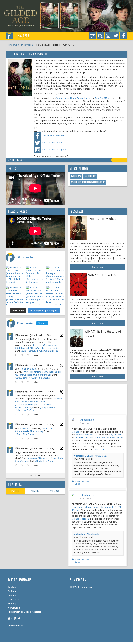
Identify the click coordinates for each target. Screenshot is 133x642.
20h (49, 335)
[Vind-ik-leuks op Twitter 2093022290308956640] (29, 355)
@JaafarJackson (23, 374)
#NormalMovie (50, 345)
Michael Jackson (84, 434)
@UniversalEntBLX (40, 377)
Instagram (55, 491)
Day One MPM (102, 98)
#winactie (28, 371)
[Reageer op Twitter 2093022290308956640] (17, 355)
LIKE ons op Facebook (53, 135)
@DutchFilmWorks (24, 434)
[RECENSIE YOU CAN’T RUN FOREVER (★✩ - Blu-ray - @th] (15, 295)
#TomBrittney (36, 431)
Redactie (12, 591)
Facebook (34, 491)
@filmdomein (36, 335)
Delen (77, 483)
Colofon (12, 586)
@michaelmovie (28, 368)
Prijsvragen (27, 44)
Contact (12, 595)
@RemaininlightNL (48, 350)
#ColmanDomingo (42, 374)
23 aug (50, 424)
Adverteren (14, 607)
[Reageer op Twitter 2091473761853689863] (17, 439)
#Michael (38, 371)
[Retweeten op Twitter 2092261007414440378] (23, 382)
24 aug (50, 391)
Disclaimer (13, 599)
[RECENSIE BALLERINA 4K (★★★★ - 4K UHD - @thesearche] (35, 275)
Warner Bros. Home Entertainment (73, 98)
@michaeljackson (53, 371)
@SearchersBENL (30, 350)
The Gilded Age (90, 176)
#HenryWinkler (37, 348)
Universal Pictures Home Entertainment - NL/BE (99, 437)
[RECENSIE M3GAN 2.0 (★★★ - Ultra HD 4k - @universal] (55, 295)
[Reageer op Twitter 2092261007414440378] (17, 382)
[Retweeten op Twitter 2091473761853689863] (23, 439)
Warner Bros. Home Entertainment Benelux (88, 182)
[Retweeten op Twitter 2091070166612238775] (23, 465)
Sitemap (12, 603)
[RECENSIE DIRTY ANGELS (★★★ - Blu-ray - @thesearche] (35, 295)
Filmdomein (13, 44)
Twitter (15, 491)
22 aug (50, 448)
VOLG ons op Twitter (52, 142)
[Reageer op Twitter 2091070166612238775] (17, 465)
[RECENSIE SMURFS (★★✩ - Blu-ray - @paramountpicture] (55, 275)
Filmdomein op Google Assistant (25, 611)
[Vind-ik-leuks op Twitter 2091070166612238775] (29, 465)
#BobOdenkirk (22, 348)
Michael (76, 431)
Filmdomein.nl (15, 625)
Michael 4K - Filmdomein (86, 534)
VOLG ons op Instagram (54, 149)
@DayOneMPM (22, 377)
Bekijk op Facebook (81, 481)
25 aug (50, 364)
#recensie (37, 345)
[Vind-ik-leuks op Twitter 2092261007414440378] (29, 382)
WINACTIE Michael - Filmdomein (90, 455)
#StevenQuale (22, 431)
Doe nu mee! (97, 267)
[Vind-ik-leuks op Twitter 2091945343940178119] (29, 415)
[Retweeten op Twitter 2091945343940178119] (23, 415)
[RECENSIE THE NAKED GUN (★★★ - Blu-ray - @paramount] (15, 275)
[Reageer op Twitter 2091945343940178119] (17, 415)
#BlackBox (25, 428)
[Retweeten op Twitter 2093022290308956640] (23, 355)
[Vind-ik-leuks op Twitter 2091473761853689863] (29, 439)
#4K (27, 401)
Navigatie (24, 36)
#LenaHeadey (52, 348)
